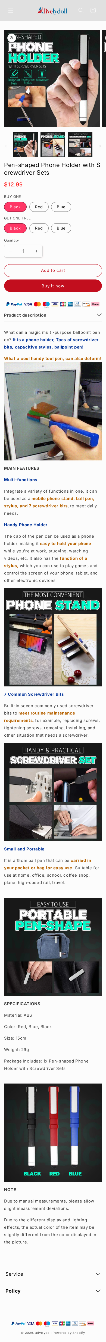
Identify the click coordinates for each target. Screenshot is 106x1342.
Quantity (11, 240)
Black (15, 206)
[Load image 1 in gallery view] (25, 144)
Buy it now (53, 285)
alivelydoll (43, 1333)
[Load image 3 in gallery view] (80, 144)
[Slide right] (100, 146)
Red (39, 206)
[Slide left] (6, 146)
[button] (11, 10)
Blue (61, 206)
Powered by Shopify (69, 1333)
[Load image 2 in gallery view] (52, 144)
